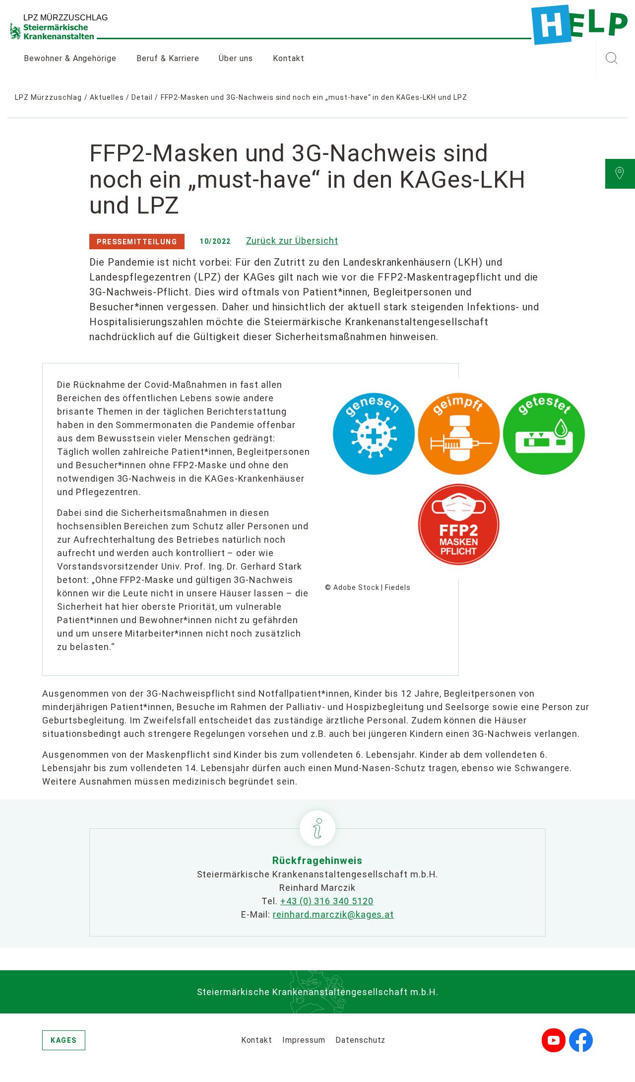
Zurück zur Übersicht (292, 240)
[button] (611, 58)
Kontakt (289, 58)
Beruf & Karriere (167, 58)
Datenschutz (360, 1040)
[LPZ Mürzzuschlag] (579, 25)
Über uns (236, 58)
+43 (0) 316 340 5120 (327, 901)
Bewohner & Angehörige (70, 58)
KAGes (64, 1040)
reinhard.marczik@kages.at (333, 914)
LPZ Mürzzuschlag (48, 97)
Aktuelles (107, 97)
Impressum (303, 1040)
